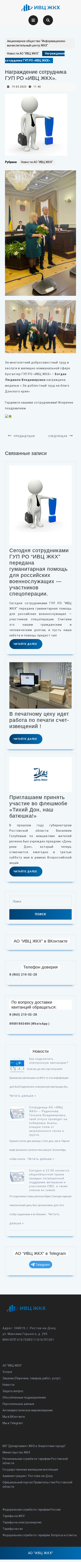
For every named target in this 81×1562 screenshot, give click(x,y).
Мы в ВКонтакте (13, 1416)
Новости (8, 1384)
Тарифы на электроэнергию (22, 1522)
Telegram (43, 1265)
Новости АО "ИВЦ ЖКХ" (23, 53)
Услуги (7, 1372)
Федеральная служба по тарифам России (31, 1509)
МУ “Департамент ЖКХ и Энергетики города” (34, 1446)
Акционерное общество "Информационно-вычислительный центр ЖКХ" (36, 43)
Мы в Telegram (12, 1423)
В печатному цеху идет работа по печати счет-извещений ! (39, 720)
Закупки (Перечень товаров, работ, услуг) (31, 1378)
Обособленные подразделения (24, 1397)
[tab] (33, 20)
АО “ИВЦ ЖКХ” (12, 1365)
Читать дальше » (22, 1095)
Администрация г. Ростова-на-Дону (27, 1476)
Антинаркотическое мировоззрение (27, 1410)
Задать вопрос (12, 1391)
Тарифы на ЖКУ (13, 1516)
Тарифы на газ (12, 1528)
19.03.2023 (19, 86)
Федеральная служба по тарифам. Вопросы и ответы (39, 1535)
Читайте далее (28, 645)
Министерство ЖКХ (16, 1452)
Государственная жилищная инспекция (30, 1469)
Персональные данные (18, 1404)
